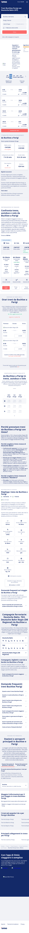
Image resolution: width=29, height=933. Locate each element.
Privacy (22, 924)
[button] (8, 24)
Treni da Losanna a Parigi (7, 839)
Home (2, 846)
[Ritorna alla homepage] (4, 2)
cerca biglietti (7, 149)
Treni (7, 846)
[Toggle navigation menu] (27, 2)
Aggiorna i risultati (13, 317)
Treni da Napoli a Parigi (7, 826)
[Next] (25, 76)
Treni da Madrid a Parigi (7, 822)
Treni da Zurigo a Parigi (7, 819)
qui (18, 366)
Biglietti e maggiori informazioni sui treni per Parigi (14, 805)
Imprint (3, 924)
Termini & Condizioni (12, 924)
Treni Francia (14, 846)
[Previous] (4, 396)
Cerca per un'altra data (14, 356)
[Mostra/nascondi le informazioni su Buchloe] (26, 785)
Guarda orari (8, 167)
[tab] (8, 81)
